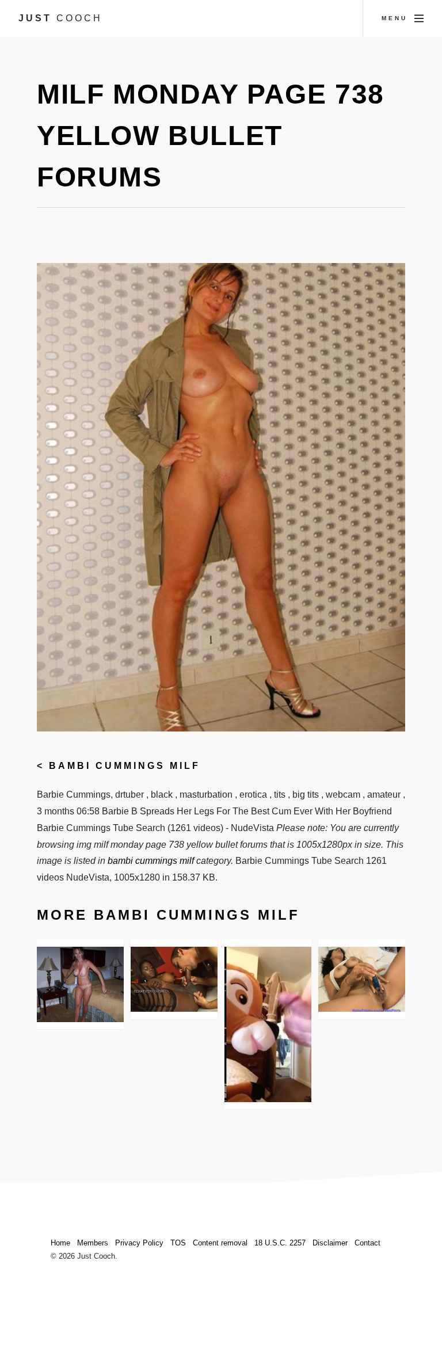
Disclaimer (330, 1243)
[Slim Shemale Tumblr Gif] (174, 979)
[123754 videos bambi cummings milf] (267, 1024)
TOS (178, 1243)
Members (92, 1243)
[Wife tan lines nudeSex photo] (80, 984)
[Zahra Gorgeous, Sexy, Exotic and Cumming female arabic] (361, 979)
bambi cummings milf (124, 766)
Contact (367, 1243)
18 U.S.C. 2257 (280, 1243)
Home (60, 1243)
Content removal (220, 1243)
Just (60, 18)
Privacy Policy (139, 1243)
